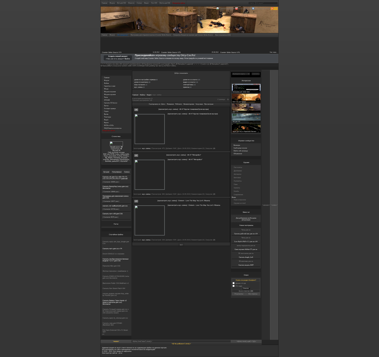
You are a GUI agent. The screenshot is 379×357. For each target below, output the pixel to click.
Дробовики (238, 171)
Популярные (117, 172)
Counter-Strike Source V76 (230, 52)
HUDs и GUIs (109, 125)
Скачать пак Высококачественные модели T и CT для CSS (116, 260)
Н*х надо (238, 286)
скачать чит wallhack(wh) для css (115, 206)
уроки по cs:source (190, 79)
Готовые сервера (110, 108)
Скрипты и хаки (109, 86)
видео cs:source (189, 82)
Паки (235, 184)
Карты (106, 122)
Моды (106, 89)
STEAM (107, 100)
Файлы (106, 83)
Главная (106, 77)
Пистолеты (238, 167)
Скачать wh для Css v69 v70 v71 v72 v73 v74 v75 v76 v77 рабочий (115, 177)
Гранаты (237, 188)
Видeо (149, 95)
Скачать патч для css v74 (112, 248)
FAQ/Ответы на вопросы (112, 128)
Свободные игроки (240, 148)
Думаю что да (240, 283)
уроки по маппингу (141, 82)
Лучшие (106, 172)
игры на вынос (139, 85)
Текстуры (107, 117)
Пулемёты (238, 181)
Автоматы (237, 174)
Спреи (106, 111)
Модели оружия (110, 94)
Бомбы (236, 191)
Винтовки (237, 177)
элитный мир (188, 85)
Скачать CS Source (110, 103)
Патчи (106, 106)
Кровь (106, 114)
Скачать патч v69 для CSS (113, 214)
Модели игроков (110, 91)
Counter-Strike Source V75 (171, 52)
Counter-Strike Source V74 (111, 52)
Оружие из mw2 (240, 203)
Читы (106, 97)
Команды (237, 145)
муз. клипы (138, 87)
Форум (106, 80)
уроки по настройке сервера (145, 79)
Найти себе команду (241, 151)
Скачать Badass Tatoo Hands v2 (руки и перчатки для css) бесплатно (115, 302)
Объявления (238, 153)
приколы (186, 87)
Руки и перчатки (240, 200)
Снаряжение (238, 194)
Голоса (126, 172)
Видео (106, 120)
